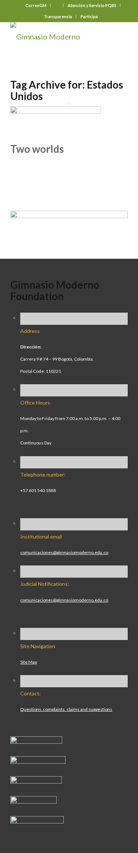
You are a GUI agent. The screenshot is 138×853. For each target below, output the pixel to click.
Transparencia (58, 16)
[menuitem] (36, 5)
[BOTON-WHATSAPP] (37, 820)
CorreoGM (35, 5)
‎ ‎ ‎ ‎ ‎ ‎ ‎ (57, 5)
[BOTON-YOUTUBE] (36, 780)
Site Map (28, 662)
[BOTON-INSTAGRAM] (38, 760)
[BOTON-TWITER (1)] (33, 800)
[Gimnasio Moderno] (57, 36)
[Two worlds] (55, 110)
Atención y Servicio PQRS (92, 5)
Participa (89, 16)
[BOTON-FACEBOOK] (36, 740)
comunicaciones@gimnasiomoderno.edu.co (64, 552)
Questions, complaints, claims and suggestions (66, 709)
